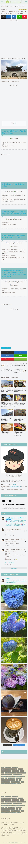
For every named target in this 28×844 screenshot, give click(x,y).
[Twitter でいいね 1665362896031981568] (11, 545)
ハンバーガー (23, 772)
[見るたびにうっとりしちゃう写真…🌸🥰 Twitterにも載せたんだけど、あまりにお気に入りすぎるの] (14, 677)
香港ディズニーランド (5, 783)
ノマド (18, 772)
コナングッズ (3, 800)
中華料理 (19, 776)
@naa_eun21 (7, 530)
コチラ (14, 484)
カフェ (12, 769)
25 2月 (13, 530)
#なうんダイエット (9, 562)
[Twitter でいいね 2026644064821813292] (11, 535)
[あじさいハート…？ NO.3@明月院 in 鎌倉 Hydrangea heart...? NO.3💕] (14, 597)
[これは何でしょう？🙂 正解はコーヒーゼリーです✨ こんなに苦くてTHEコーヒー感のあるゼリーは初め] (14, 703)
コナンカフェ (20, 769)
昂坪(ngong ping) (12, 780)
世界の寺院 (10, 776)
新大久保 (13, 778)
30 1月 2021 (14, 551)
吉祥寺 (2, 778)
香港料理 (18, 783)
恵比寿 (9, 778)
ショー (17, 800)
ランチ (11, 774)
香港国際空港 (13, 783)
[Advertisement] (14, 39)
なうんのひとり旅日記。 (13, 842)
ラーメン (14, 774)
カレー (15, 769)
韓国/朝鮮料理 (17, 781)
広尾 (6, 778)
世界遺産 (14, 776)
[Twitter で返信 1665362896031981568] (5, 545)
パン (2, 774)
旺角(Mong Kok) (4, 780)
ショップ (13, 800)
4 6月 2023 (14, 541)
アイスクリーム (8, 767)
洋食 (20, 780)
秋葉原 (9, 781)
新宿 (17, 778)
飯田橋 (22, 781)
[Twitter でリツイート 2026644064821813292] (8, 535)
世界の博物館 (3, 776)
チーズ (2, 772)
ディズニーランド (8, 772)
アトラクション (15, 767)
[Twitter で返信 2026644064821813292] (5, 535)
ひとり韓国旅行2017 (6, 347)
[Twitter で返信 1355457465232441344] (5, 565)
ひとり (2, 767)
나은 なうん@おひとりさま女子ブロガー (15, 529)
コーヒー (9, 800)
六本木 (23, 776)
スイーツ (21, 800)
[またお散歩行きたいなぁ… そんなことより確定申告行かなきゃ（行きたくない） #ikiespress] (14, 730)
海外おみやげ (3, 781)
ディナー (14, 772)
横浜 (17, 780)
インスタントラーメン (5, 769)
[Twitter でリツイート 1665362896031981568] (8, 545)
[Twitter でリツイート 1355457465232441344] (8, 565)
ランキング (6, 774)
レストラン (20, 774)
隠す (15, 123)
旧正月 (20, 778)
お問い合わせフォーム (15, 486)
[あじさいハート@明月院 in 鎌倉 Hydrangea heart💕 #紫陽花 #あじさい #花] (14, 650)
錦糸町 (12, 781)
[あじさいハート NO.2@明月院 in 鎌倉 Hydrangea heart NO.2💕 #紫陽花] (14, 624)
